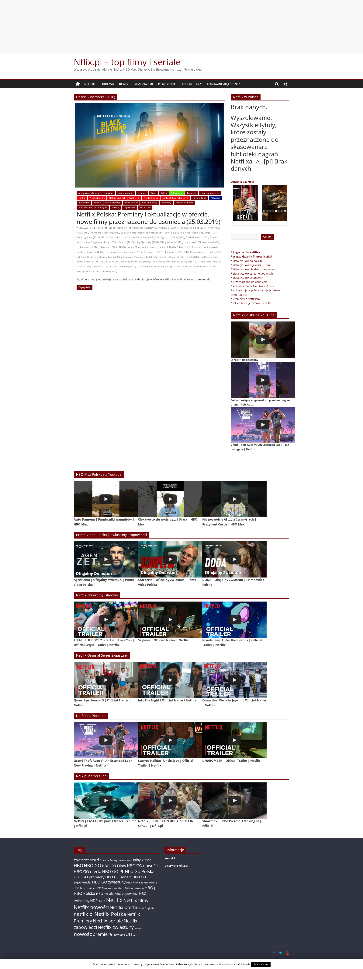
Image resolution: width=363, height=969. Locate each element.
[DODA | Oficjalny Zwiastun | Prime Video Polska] (234, 559)
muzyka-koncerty (210, 193)
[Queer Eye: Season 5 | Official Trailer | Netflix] (106, 680)
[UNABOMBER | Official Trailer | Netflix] (234, 740)
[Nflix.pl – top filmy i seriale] (78, 84)
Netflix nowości (149, 247)
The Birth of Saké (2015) (170, 256)
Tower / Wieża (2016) (184, 266)
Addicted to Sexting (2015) (192, 227)
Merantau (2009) (109, 247)
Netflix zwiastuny (106, 252)
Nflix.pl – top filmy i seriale (127, 62)
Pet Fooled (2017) (153, 252)
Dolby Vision (141, 859)
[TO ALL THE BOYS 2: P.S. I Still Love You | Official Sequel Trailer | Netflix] (106, 620)
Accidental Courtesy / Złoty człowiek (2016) (155, 227)
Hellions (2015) (126, 242)
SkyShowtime (144, 84)
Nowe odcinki (199, 197)
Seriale (115, 207)
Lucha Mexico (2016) (87, 247)
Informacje (177, 193)
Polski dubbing (112, 202)
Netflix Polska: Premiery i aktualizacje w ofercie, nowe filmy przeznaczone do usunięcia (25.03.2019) (148, 217)
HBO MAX (108, 84)
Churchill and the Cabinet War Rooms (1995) (132, 237)
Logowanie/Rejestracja (223, 84)
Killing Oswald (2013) (171, 242)
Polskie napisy (149, 202)
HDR (94, 900)
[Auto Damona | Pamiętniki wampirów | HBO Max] (106, 499)
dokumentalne (125, 193)
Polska (97, 202)
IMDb (164, 193)
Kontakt (169, 858)
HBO (78, 866)
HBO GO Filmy (114, 865)
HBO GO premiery (89, 877)
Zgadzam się (261, 964)
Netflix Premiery (193, 247)
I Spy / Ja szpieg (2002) (147, 242)
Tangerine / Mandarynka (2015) (139, 256)
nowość (83, 933)
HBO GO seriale (118, 877)
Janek (100, 227)
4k (99, 859)
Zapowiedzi (129, 207)
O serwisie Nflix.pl (176, 865)
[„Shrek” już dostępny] (263, 339)
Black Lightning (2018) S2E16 (92, 237)
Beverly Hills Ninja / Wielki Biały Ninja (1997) (194, 232)
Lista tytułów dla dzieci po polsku (254, 269)
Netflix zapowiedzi (86, 252)
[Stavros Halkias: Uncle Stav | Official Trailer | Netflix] (170, 740)
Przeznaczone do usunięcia (92, 207)
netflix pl (163, 247)
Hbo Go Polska (140, 871)
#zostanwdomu (85, 860)
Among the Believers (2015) (104, 232)
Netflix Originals (146, 908)
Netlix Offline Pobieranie (175, 197)
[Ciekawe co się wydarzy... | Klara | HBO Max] (170, 499)
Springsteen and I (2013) (208, 252)
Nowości (215, 197)
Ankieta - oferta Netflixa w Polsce (253, 286)
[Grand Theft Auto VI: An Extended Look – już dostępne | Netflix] (263, 425)
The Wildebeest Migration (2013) (154, 266)
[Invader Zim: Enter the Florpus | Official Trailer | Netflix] (234, 620)
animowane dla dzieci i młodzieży (95, 193)
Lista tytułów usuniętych (248, 277)
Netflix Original (117, 197)
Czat (199, 84)
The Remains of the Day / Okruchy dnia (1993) (175, 261)
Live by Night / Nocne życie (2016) (201, 242)
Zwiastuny (145, 207)
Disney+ (124, 84)
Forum (187, 84)
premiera (102, 934)
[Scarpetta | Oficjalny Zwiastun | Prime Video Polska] (170, 559)
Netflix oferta (123, 907)
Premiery (166, 202)
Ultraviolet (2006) (206, 266)
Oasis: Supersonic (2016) (129, 252)
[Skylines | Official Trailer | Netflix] (170, 620)
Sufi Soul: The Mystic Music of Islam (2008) (99, 256)
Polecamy (84, 202)
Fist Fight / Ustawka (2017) (170, 237)
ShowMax (119, 935)
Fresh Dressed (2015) (197, 237)
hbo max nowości (148, 882)
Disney (113, 860)
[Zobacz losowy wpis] (285, 84)
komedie (191, 193)
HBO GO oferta (87, 871)
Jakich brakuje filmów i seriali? (252, 303)
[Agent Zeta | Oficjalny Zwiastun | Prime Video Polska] (106, 559)
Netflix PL (134, 197)
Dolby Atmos (124, 860)
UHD (131, 934)
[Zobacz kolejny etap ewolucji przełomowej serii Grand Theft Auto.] (263, 380)
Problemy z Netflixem (246, 299)
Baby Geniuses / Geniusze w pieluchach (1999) (145, 232)
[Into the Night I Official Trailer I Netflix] (170, 680)
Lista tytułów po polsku (247, 261)
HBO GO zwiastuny (109, 882)
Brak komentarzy (117, 227)
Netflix (89, 84)
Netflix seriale (210, 247)
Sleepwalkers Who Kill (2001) (179, 252)
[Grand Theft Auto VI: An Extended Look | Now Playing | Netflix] (106, 740)
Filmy (154, 193)
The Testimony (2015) (124, 266)
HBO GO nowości (142, 865)
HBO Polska (84, 893)
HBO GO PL (113, 871)
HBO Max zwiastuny (133, 888)
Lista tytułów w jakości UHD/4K (252, 265)
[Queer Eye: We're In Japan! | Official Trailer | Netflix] (234, 680)
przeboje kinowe (184, 202)
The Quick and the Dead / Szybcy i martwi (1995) (124, 261)
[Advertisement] (181, 26)
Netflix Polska (151, 197)
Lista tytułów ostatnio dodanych (253, 273)
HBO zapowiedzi (126, 893)
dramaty (142, 193)
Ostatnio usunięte (242, 182)
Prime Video (166, 84)
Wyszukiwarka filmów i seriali (252, 256)
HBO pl (151, 887)
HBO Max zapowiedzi (108, 888)
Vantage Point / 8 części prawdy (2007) (97, 271)
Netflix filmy (133, 247)
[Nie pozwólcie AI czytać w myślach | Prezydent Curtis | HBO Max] (234, 499)
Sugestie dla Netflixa (246, 252)
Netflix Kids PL (97, 197)
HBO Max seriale (84, 888)
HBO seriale (105, 893)
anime (106, 860)
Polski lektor (131, 202)
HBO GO (92, 866)
